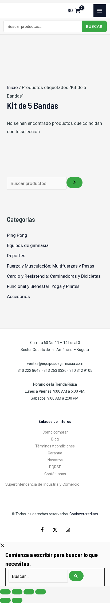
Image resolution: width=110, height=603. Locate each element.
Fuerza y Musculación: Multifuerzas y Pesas (50, 266)
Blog (55, 439)
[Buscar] (74, 182)
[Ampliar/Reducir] (5, 591)
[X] (55, 529)
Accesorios (18, 296)
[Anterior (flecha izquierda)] (5, 600)
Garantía (55, 453)
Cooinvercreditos (84, 514)
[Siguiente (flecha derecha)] (17, 600)
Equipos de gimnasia (28, 245)
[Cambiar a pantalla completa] (17, 591)
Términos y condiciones (55, 446)
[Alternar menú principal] (99, 10)
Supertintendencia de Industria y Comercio (42, 484)
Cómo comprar (55, 432)
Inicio (12, 87)
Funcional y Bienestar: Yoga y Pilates (43, 286)
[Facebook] (42, 529)
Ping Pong (17, 235)
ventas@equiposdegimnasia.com (55, 363)
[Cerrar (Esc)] (40, 591)
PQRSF (55, 467)
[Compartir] (28, 591)
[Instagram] (67, 529)
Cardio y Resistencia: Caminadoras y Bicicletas (54, 276)
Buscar (94, 26)
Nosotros (55, 460)
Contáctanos (55, 474)
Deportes (16, 255)
